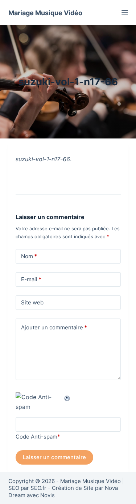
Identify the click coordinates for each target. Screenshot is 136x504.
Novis (47, 495)
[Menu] (124, 12)
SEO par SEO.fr (27, 487)
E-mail (31, 279)
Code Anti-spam (36, 436)
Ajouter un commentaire (54, 327)
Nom (29, 256)
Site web (32, 302)
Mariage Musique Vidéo (45, 13)
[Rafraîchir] (67, 397)
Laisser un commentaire (54, 457)
